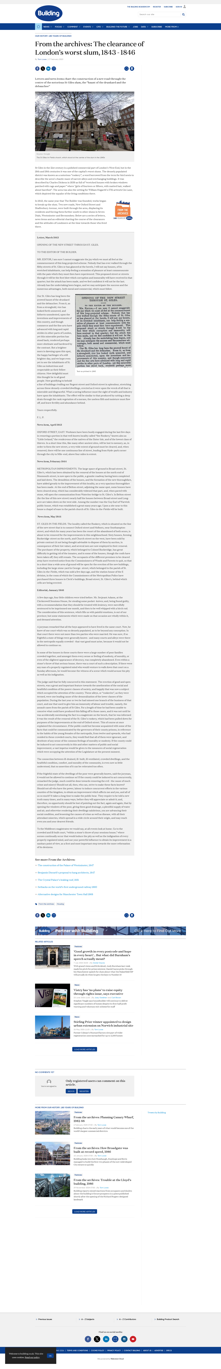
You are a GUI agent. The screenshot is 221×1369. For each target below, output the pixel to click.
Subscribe (168, 7)
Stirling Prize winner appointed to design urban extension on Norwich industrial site (103, 1023)
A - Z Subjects (87, 1319)
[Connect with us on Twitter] (97, 1339)
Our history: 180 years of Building (53, 36)
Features (78, 946)
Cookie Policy (97, 1350)
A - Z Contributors (127, 1319)
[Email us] (115, 1339)
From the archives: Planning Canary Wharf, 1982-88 (104, 1119)
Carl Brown (116, 997)
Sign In (179, 7)
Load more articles (84, 1049)
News (77, 985)
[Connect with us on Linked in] (106, 1339)
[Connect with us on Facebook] (88, 1339)
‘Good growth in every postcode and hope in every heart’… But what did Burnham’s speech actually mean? (102, 955)
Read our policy (32, 1357)
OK (50, 1355)
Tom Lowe (42, 59)
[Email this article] (54, 68)
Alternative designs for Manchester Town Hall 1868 (65, 894)
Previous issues (45, 1319)
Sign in (100, 63)
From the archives (46, 904)
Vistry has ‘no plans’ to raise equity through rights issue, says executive (98, 992)
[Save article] (132, 68)
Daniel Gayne (99, 963)
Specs (169, 1350)
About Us (147, 1350)
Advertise (158, 1350)
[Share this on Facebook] (37, 68)
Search (183, 14)
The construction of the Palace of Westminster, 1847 (66, 865)
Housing (60, 904)
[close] (134, 63)
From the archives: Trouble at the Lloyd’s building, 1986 (102, 1182)
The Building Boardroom (138, 7)
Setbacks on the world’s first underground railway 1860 (67, 886)
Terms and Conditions (77, 1350)
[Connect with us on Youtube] (133, 1339)
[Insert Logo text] (49, 20)
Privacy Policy (114, 1350)
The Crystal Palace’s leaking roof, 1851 (58, 879)
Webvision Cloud (117, 1359)
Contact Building (132, 1350)
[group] (171, 26)
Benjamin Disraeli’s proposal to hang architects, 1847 (66, 872)
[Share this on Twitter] (43, 68)
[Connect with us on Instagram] (124, 1339)
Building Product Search (168, 1319)
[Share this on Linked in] (48, 68)
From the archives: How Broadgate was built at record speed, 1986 (101, 1150)
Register (157, 7)
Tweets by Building (157, 1112)
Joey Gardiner (101, 997)
